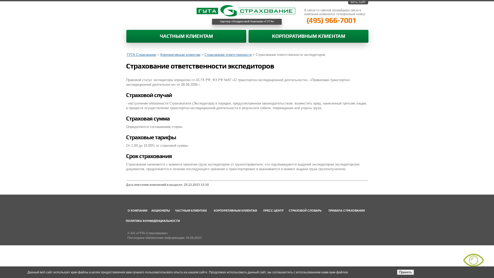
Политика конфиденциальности (153, 220)
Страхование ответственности (228, 55)
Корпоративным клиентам (308, 36)
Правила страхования (347, 210)
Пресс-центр (273, 210)
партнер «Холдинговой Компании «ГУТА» (247, 21)
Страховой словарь (305, 210)
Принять (405, 272)
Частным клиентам (186, 36)
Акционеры (160, 210)
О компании (137, 210)
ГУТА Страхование (141, 55)
